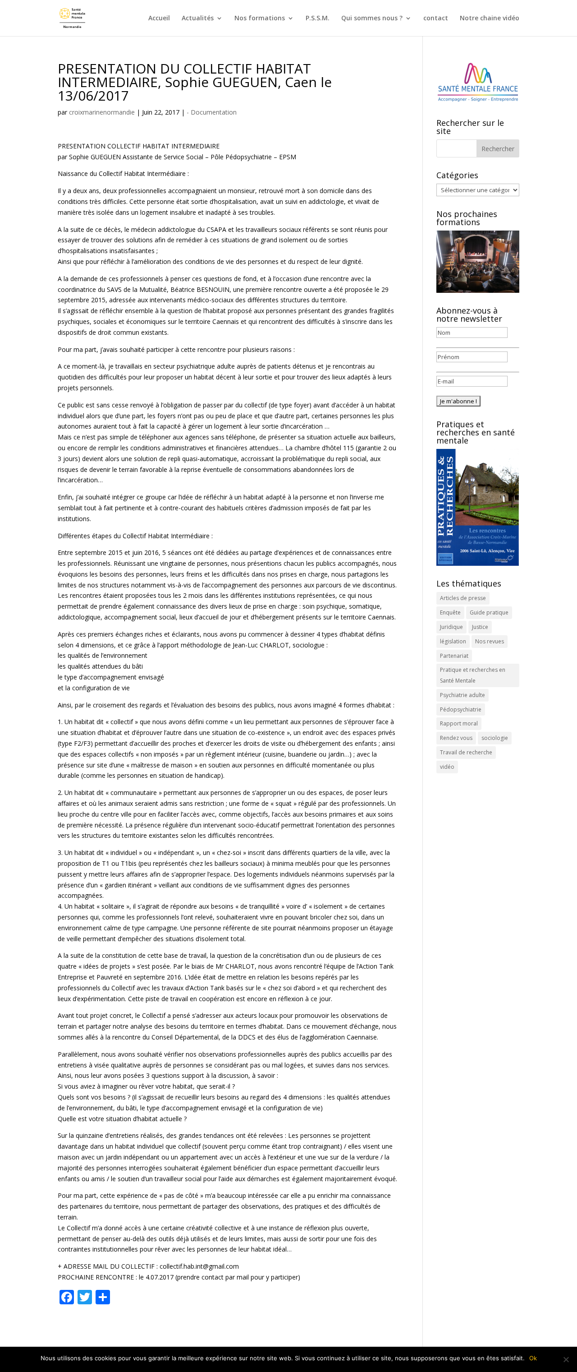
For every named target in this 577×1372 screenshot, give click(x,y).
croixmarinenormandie (102, 112)
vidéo (447, 767)
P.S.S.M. (318, 18)
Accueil (159, 18)
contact (435, 18)
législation (453, 641)
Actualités (198, 18)
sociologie (494, 738)
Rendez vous (456, 738)
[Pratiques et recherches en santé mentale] (477, 507)
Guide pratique (489, 612)
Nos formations (259, 18)
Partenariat (454, 656)
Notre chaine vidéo (489, 18)
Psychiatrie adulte (462, 695)
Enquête (450, 612)
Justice (480, 627)
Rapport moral (459, 723)
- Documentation (212, 112)
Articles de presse (463, 598)
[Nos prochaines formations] (477, 262)
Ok (533, 1358)
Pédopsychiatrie (460, 709)
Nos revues (489, 641)
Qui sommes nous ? (372, 18)
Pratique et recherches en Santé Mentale (472, 675)
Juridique (451, 627)
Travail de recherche (466, 752)
